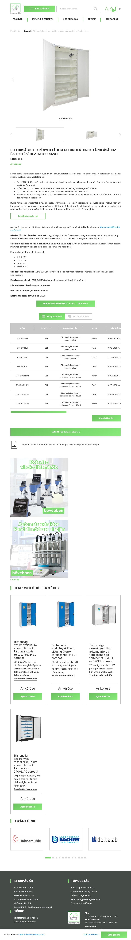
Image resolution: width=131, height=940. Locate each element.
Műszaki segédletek (81, 895)
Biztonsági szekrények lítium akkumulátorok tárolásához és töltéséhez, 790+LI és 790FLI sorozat (102, 653)
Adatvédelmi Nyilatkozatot (31, 934)
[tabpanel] (26, 839)
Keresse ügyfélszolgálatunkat (86, 899)
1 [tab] (48, 857)
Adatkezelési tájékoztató (26, 899)
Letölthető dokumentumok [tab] (65, 432)
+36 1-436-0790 (93, 922)
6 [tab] (66, 857)
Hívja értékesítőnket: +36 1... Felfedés (65, 303)
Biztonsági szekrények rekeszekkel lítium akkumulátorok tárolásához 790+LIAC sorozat (26, 763)
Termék (27, 31)
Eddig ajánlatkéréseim (25, 921)
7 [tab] (69, 857)
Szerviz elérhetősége (81, 903)
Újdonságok (70, 19)
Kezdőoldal (15, 31)
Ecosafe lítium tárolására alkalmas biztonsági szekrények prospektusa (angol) (61, 444)
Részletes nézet (81, 316)
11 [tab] (82, 857)
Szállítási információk (24, 895)
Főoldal (18, 19)
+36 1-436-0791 (109, 922)
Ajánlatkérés (106, 418)
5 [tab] (63, 857)
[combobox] (119, 9)
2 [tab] (53, 857)
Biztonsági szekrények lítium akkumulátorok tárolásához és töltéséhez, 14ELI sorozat (25, 650)
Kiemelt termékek (42, 19)
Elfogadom (114, 935)
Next (118, 79)
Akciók (92, 19)
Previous (12, 79)
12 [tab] (85, 857)
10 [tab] (79, 857)
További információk (25, 678)
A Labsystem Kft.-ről (23, 887)
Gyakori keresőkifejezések (84, 891)
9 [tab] (75, 857)
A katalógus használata (83, 887)
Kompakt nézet (54, 316)
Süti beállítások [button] (91, 934)
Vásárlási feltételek (23, 891)
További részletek (28, 216)
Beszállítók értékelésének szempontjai (33, 907)
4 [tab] (59, 857)
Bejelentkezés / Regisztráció (106, 9)
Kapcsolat (111, 19)
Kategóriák (42, 9)
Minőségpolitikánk (22, 903)
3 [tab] (56, 857)
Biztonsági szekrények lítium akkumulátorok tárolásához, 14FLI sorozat (64, 652)
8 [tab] (72, 857)
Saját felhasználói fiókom (26, 918)
